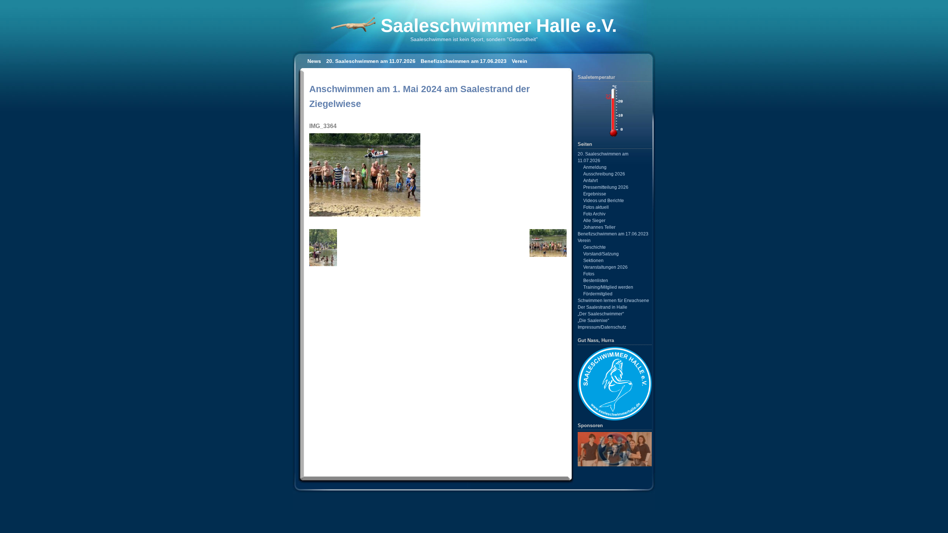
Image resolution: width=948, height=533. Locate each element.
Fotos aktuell (596, 207)
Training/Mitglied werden (608, 287)
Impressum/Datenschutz (602, 327)
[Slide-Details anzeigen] (615, 449)
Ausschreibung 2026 (604, 174)
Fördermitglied (597, 293)
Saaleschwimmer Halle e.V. (499, 25)
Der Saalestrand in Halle (602, 307)
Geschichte (594, 247)
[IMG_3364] (364, 215)
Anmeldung (595, 167)
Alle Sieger (594, 220)
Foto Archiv (594, 214)
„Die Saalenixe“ (593, 320)
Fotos (588, 273)
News (314, 61)
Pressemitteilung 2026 (605, 187)
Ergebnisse (594, 194)
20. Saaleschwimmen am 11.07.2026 (370, 61)
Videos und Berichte (603, 200)
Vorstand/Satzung (601, 254)
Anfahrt (590, 180)
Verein (519, 61)
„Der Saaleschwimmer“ (601, 313)
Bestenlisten (595, 280)
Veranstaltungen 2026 (605, 267)
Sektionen (593, 260)
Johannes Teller (599, 227)
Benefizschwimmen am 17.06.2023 (464, 61)
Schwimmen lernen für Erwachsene (613, 300)
